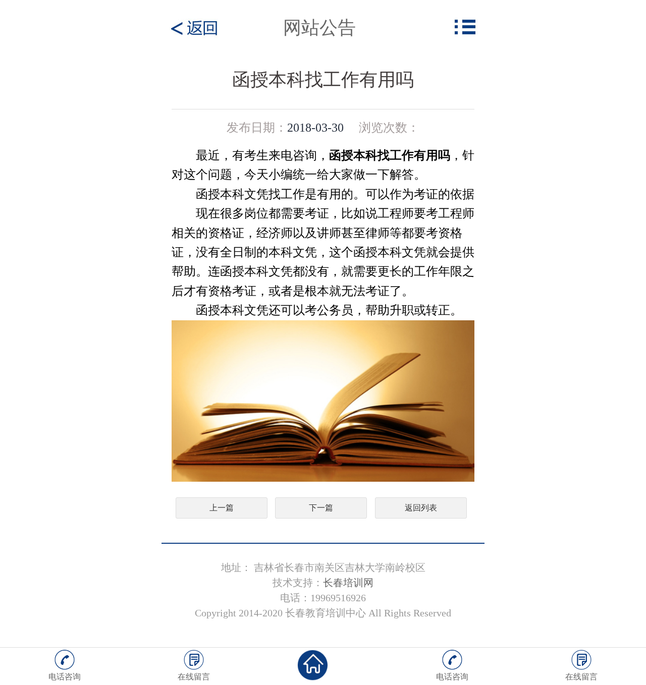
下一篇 (321, 507)
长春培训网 (348, 582)
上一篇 (221, 507)
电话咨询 (64, 676)
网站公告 (319, 28)
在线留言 (194, 676)
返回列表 (421, 507)
